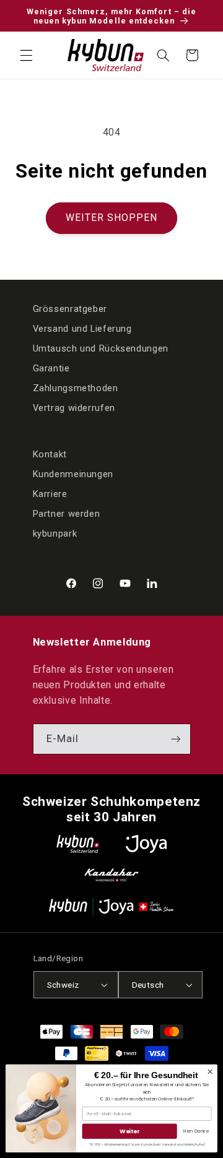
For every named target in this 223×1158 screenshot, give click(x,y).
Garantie (51, 368)
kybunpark (55, 533)
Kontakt (50, 454)
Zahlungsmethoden (75, 388)
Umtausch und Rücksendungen (100, 348)
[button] (26, 55)
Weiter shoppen (112, 217)
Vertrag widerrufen (74, 407)
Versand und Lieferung (82, 328)
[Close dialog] (210, 1071)
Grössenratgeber (70, 308)
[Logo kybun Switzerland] (78, 844)
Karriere (50, 493)
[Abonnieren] (175, 739)
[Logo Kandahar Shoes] (111, 875)
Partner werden (66, 513)
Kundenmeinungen (73, 474)
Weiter (129, 1131)
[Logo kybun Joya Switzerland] (111, 906)
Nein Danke (196, 1131)
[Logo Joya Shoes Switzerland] (146, 844)
